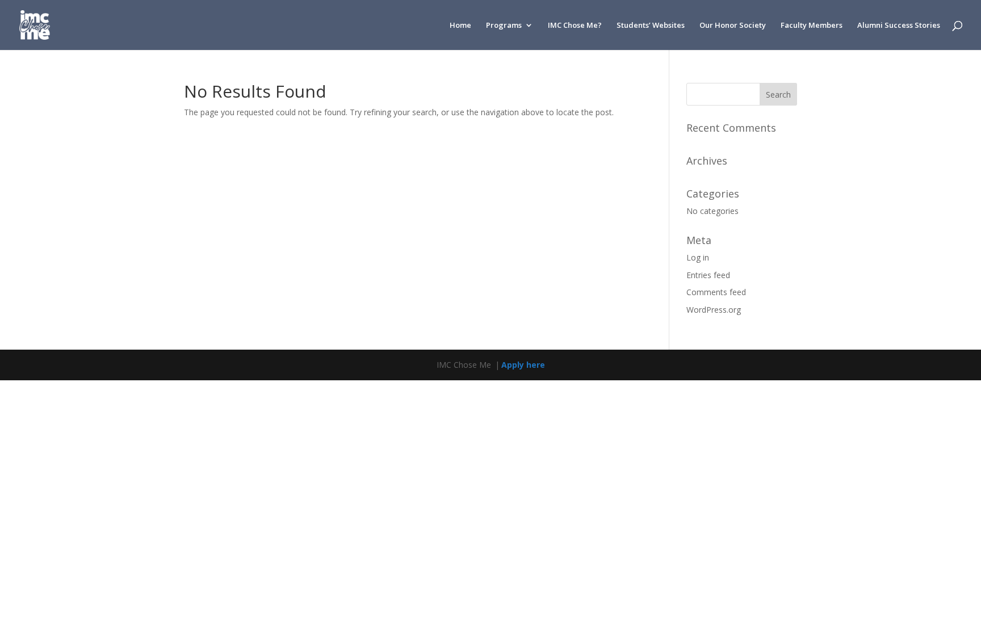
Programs (504, 25)
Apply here (523, 364)
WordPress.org (713, 309)
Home (460, 25)
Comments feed (716, 292)
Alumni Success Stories (898, 25)
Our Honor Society (732, 25)
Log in (697, 257)
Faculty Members (811, 25)
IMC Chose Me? (575, 25)
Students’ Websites (651, 25)
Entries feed (708, 275)
